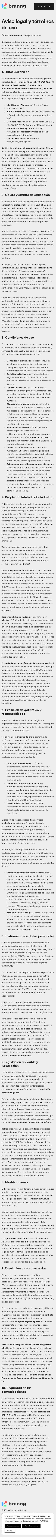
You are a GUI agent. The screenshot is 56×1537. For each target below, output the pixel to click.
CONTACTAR (44, 6)
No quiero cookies (31, 1526)
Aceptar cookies (13, 1526)
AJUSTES (44, 1521)
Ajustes (9, 1531)
